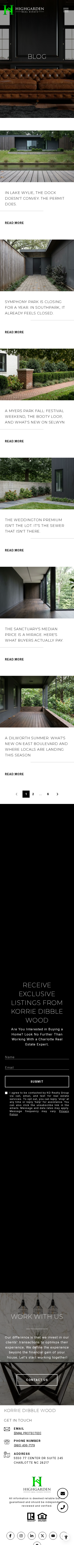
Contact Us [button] (37, 1379)
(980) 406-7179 (24, 1445)
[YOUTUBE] (53, 1536)
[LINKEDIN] (32, 1536)
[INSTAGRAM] (21, 1536)
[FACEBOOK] (10, 1536)
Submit (37, 1081)
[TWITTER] (42, 1536)
